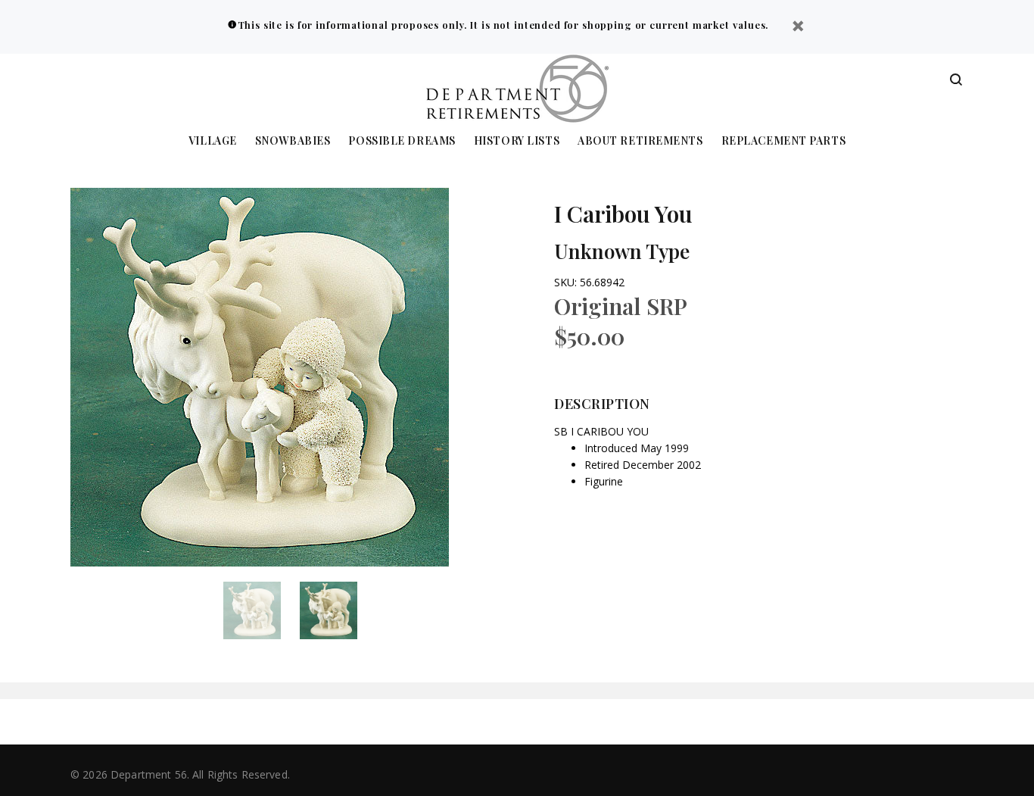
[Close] (798, 28)
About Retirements (640, 141)
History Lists (516, 141)
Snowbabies (293, 141)
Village (212, 141)
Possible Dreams (401, 141)
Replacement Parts (783, 141)
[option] (261, 610)
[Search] (956, 80)
